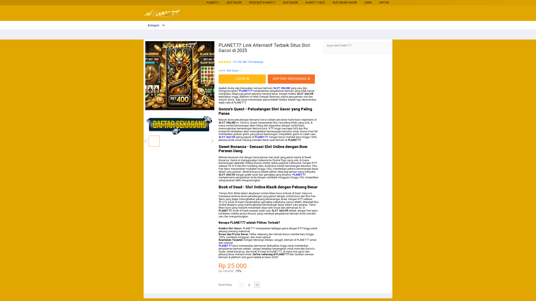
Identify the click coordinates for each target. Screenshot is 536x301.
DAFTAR (384, 2)
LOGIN (368, 2)
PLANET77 (213, 2)
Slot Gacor (234, 2)
